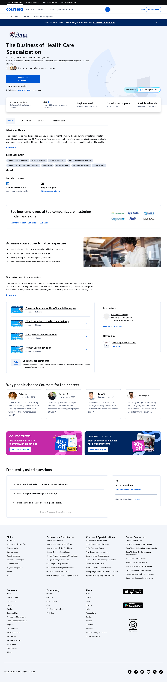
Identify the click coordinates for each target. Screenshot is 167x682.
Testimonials (59, 120)
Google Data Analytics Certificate (59, 548)
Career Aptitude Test (134, 540)
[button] (41, 9)
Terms (88, 601)
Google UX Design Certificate (57, 560)
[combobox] (74, 9)
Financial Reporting (57, 160)
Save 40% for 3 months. (104, 22)
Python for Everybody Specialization (100, 575)
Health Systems (62, 165)
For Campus (11, 636)
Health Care (47, 165)
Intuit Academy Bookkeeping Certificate (62, 575)
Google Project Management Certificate (62, 556)
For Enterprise (12, 628)
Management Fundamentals (41, 334)
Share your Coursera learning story (139, 578)
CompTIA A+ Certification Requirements (141, 548)
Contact (89, 617)
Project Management (15, 567)
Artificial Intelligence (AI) (16, 544)
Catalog (10, 609)
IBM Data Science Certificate (57, 571)
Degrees (10, 624)
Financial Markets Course (96, 564)
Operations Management (17, 160)
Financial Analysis (38, 160)
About (11, 120)
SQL (8, 575)
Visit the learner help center (128, 489)
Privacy (89, 605)
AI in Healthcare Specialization (97, 552)
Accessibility (91, 613)
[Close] (156, 22)
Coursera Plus (12, 613)
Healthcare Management (43, 16)
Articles (89, 621)
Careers (10, 605)
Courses (41, 120)
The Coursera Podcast (55, 609)
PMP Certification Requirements (138, 570)
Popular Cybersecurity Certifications (140, 574)
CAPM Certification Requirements (139, 544)
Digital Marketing (13, 556)
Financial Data (99, 165)
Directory (89, 624)
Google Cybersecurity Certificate (59, 544)
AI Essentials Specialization (96, 540)
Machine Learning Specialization (98, 567)
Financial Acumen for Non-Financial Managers (50, 308)
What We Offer (12, 597)
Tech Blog (50, 613)
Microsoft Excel (13, 564)
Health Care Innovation (38, 348)
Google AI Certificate (54, 540)
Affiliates (89, 628)
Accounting (11, 540)
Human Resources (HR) (15, 560)
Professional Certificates (16, 617)
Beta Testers (51, 601)
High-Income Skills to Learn (136, 562)
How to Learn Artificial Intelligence (139, 566)
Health (26, 16)
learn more (137, 499)
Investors (90, 597)
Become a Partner (14, 640)
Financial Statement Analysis (80, 160)
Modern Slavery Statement (96, 632)
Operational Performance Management (23, 165)
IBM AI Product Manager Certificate (60, 567)
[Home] (7, 16)
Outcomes (26, 120)
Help (88, 609)
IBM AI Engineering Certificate (57, 564)
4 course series (18, 102)
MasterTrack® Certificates (17, 621)
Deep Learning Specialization (97, 556)
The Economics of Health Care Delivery (47, 321)
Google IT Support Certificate (58, 552)
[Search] (107, 9)
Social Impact (12, 644)
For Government (13, 632)
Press (88, 593)
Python (9, 571)
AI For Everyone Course (95, 548)
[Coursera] (14, 9)
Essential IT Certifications (136, 558)
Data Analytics (12, 552)
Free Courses (12, 648)
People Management (81, 165)
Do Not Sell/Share (93, 636)
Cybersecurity (12, 548)
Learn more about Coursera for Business (29, 222)
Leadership (11, 601)
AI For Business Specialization (97, 544)
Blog (48, 605)
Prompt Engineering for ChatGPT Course (102, 571)
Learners (49, 593)
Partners (49, 597)
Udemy (9, 652)
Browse (17, 16)
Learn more (37, 90)
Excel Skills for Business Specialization (101, 560)
